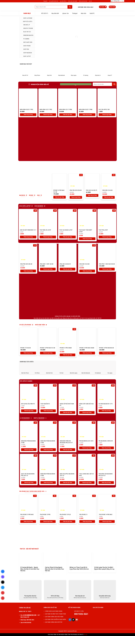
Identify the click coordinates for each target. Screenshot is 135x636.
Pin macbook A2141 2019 (86, 441)
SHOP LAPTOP (27, 56)
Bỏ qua (85, 634)
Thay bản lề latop (45, 230)
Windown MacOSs (28, 35)
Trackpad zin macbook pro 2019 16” (105, 474)
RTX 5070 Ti (44, 13)
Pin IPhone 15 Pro (45, 514)
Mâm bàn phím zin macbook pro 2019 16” (66, 441)
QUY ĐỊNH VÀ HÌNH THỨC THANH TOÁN (55, 614)
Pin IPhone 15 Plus (65, 514)
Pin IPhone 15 (83, 514)
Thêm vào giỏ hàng (28, 114)
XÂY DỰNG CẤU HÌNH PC (28, 404)
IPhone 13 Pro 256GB (66, 348)
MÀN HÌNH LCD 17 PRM (65, 109)
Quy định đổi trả (63, 1)
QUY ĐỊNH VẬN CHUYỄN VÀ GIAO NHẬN (55, 619)
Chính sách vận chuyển (72, 1)
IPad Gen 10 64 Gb (107, 190)
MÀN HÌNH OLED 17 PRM (85, 109)
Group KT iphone (28, 28)
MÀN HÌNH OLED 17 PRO (26, 109)
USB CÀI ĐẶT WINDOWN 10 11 (28, 230)
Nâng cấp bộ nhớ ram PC (67, 404)
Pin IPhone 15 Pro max (27, 514)
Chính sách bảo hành (83, 1)
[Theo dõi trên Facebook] (70, 619)
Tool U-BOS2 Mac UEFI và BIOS (86, 474)
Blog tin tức (27, 32)
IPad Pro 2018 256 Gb (75, 190)
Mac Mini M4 (55, 13)
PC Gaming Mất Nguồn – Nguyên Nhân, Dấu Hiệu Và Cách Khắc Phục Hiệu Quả (29, 569)
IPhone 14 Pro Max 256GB (86, 348)
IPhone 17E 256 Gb (25, 348)
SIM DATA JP (26, 25)
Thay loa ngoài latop (65, 230)
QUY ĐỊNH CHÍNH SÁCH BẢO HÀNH (54, 616)
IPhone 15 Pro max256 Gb (106, 348)
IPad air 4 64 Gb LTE (91, 190)
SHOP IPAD (26, 49)
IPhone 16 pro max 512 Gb (58, 191)
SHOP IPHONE (27, 46)
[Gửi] (70, 7)
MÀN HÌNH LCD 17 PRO (46, 109)
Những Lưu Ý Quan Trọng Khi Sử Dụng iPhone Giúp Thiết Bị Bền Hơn (79, 568)
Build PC (92, 13)
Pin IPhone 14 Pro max (105, 514)
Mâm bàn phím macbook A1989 (28, 441)
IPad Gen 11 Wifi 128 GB (46, 264)
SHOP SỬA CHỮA (27, 21)
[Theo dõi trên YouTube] (76, 619)
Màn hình (83, 13)
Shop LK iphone (27, 18)
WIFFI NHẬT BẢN (27, 42)
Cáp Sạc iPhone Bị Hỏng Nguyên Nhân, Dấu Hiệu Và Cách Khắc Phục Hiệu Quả (54, 569)
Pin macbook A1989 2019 (106, 441)
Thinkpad (74, 13)
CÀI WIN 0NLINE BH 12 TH (105, 404)
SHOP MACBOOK (27, 53)
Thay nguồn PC (45, 404)
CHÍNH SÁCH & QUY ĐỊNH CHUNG (53, 611)
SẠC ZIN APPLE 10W (104, 109)
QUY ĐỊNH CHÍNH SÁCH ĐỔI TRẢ (54, 622)
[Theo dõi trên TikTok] (73, 619)
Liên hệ (90, 1)
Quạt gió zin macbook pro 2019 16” (27, 474)
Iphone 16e (65, 13)
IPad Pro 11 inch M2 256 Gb (107, 264)
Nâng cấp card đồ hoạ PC (86, 404)
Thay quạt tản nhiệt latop (85, 230)
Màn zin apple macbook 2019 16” (67, 474)
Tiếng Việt (116, 0)
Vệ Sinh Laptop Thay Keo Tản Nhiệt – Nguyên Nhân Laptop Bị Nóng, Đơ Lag (104, 568)
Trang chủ (45, 1)
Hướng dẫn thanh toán (53, 1)
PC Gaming (26, 39)
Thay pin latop (103, 230)
